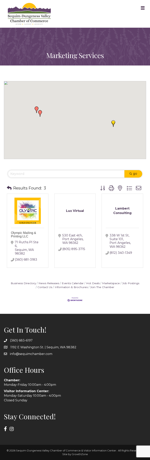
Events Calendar (73, 283)
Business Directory (23, 283)
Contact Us (45, 287)
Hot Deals (93, 283)
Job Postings (130, 283)
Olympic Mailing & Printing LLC (23, 234)
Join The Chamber (102, 287)
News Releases (48, 283)
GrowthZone (80, 454)
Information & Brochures (71, 287)
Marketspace (111, 283)
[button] (113, 123)
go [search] (135, 173)
